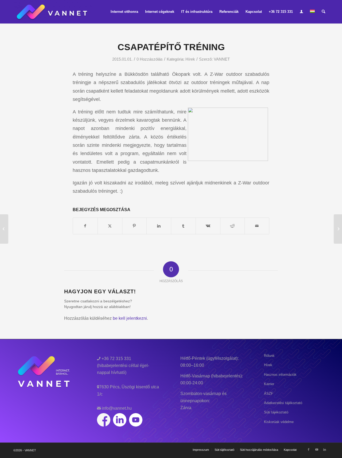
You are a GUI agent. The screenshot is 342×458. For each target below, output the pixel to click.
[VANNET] (52, 11)
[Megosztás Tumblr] (183, 226)
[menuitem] (124, 11)
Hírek (190, 59)
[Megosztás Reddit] (232, 226)
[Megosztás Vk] (208, 226)
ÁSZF (268, 394)
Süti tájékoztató (276, 412)
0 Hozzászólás (150, 59)
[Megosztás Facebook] (85, 226)
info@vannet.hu (116, 408)
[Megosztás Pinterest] (134, 226)
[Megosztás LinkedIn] (159, 226)
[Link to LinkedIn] (325, 449)
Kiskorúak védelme (279, 422)
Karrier (269, 384)
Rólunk (269, 356)
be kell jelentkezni (130, 318)
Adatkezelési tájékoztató (283, 403)
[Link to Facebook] (309, 449)
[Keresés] (323, 11)
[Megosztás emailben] (257, 226)
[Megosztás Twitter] (110, 226)
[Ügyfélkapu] (301, 11)
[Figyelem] (4, 229)
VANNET (222, 59)
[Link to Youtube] (317, 449)
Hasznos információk (280, 375)
